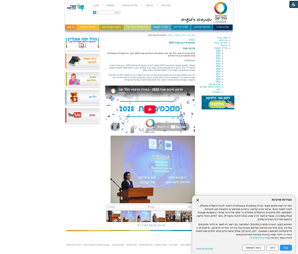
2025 (218, 53)
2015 (218, 79)
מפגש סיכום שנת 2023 (182, 42)
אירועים (223, 45)
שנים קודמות (215, 84)
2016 (218, 76)
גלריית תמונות (220, 48)
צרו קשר (71, 27)
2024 (218, 56)
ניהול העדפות (253, 247)
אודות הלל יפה (181, 27)
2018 (218, 71)
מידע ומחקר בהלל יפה (137, 27)
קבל (286, 247)
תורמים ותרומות (88, 27)
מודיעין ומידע (223, 27)
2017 (218, 74)
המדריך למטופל (160, 27)
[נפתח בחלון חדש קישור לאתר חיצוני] (218, 102)
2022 (218, 61)
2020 (218, 66)
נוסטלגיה (216, 92)
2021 (218, 63)
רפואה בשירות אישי (111, 27)
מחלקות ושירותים (202, 27)
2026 (218, 50)
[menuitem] (166, 5)
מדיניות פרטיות (204, 248)
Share (192, 40)
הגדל (152, 207)
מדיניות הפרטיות (258, 238)
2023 (218, 58)
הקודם (113, 207)
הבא (189, 207)
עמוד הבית (222, 37)
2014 (218, 81)
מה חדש (223, 40)
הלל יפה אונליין (220, 43)
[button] (94, 12)
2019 (218, 68)
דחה (272, 247)
